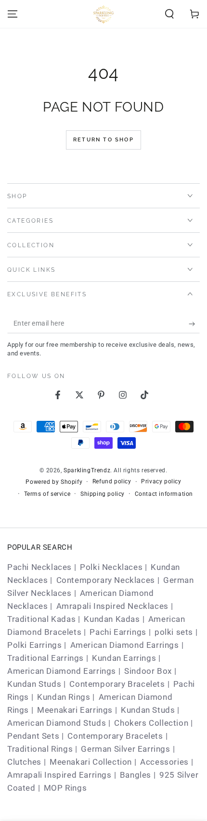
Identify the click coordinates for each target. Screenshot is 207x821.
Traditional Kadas (41, 619)
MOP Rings (65, 788)
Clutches (24, 762)
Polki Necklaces (111, 567)
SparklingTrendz (87, 470)
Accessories (164, 762)
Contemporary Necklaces (105, 580)
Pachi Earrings (118, 632)
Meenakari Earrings (75, 710)
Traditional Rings (40, 749)
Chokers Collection (151, 723)
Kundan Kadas (112, 619)
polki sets (174, 632)
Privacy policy (161, 481)
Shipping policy (102, 494)
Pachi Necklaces (39, 567)
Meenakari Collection (91, 762)
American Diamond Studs (56, 723)
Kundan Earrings (124, 658)
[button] (169, 14)
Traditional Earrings (45, 658)
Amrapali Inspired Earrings (59, 775)
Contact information (164, 494)
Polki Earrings (34, 645)
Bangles (135, 775)
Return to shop (103, 140)
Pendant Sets (33, 736)
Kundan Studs (34, 684)
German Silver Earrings (125, 749)
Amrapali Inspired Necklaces (112, 606)
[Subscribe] (194, 323)
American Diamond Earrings (124, 645)
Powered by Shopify (54, 482)
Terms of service (47, 494)
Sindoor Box (148, 671)
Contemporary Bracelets (117, 684)
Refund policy (111, 481)
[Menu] (12, 14)
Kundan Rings (63, 697)
